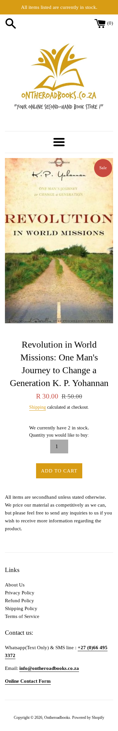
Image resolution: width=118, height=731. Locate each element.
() (110, 23)
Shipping (37, 407)
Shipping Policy (21, 608)
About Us (15, 584)
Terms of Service (22, 616)
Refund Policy (19, 600)
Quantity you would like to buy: (59, 435)
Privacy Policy (19, 592)
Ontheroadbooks (57, 717)
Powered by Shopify (88, 717)
